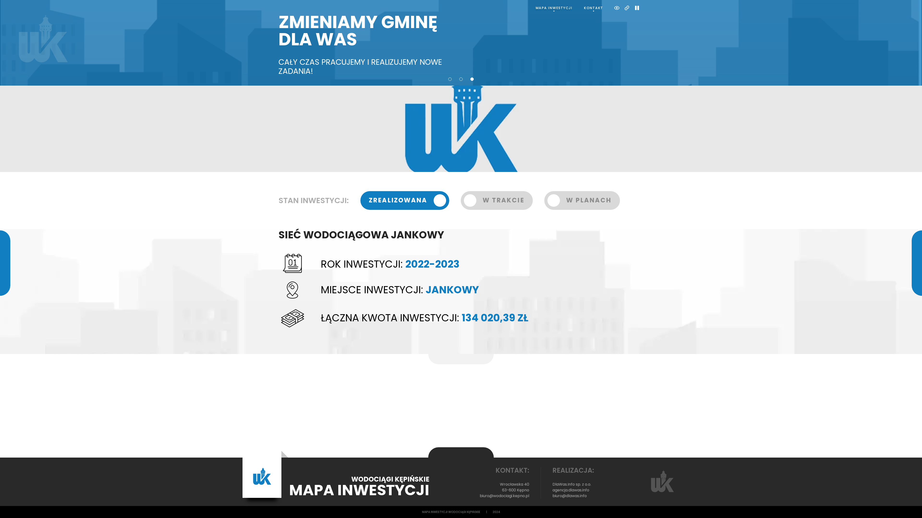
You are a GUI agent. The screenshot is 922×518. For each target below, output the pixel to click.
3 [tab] (472, 79)
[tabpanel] (461, 44)
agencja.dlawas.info (570, 490)
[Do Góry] (912, 508)
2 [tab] (461, 79)
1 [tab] (450, 79)
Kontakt (593, 8)
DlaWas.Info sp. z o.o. (571, 484)
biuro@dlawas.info (569, 496)
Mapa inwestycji (554, 8)
